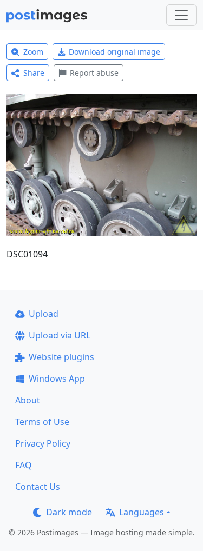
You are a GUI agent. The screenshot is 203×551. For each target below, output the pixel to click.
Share (33, 73)
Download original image (114, 52)
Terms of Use (42, 422)
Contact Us (37, 487)
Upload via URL (59, 335)
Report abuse (94, 73)
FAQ (23, 465)
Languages (141, 512)
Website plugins (61, 357)
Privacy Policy (42, 443)
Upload (43, 314)
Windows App (57, 378)
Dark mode (69, 512)
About (27, 400)
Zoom (33, 52)
